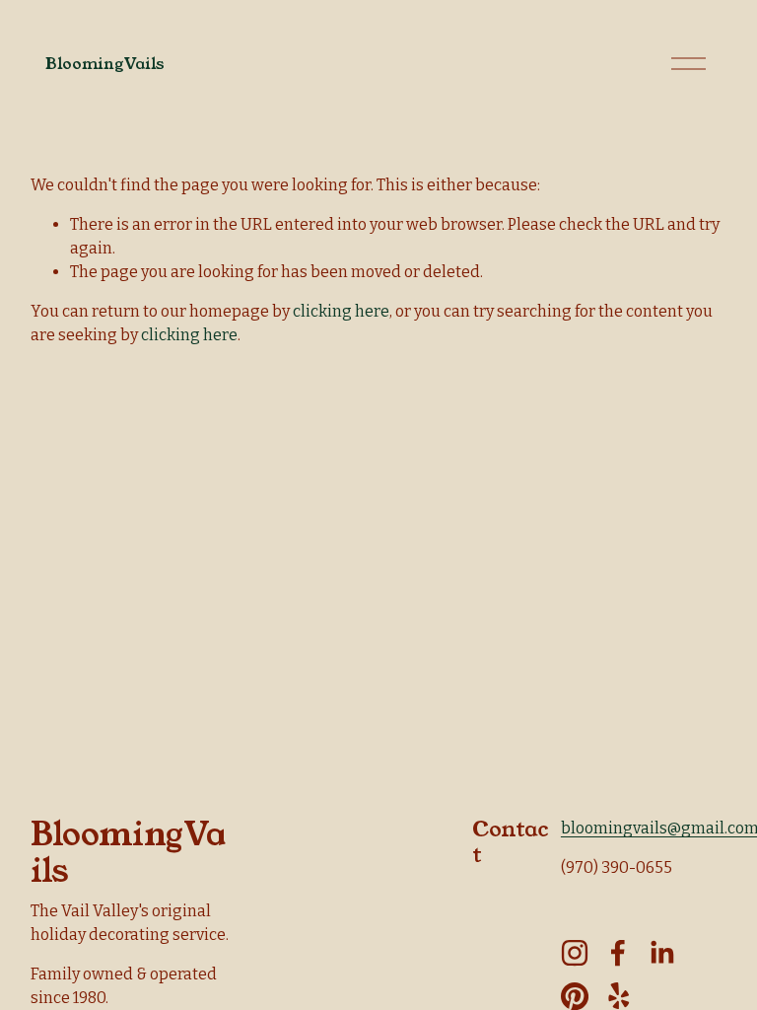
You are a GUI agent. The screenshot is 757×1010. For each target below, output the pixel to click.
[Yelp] (618, 996)
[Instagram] (574, 953)
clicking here (341, 311)
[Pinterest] (574, 996)
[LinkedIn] (661, 953)
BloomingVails (105, 63)
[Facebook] (618, 953)
